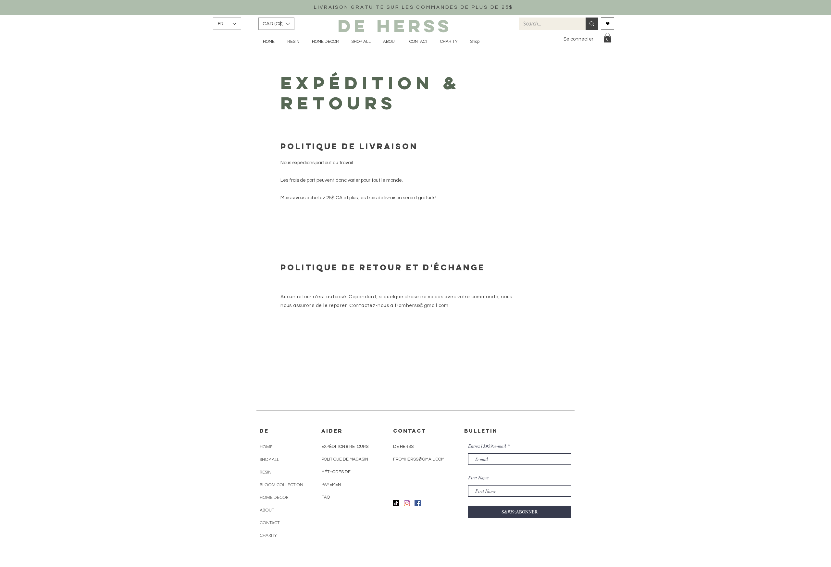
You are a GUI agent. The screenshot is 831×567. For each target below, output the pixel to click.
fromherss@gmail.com (422, 305)
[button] (276, 24)
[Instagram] (407, 503)
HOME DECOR (274, 497)
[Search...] (592, 24)
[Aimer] (607, 24)
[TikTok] (396, 503)
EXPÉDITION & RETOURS (344, 446)
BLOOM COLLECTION (281, 484)
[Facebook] (418, 503)
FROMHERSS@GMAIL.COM (418, 459)
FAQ (325, 497)
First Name (478, 477)
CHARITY (268, 535)
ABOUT (267, 510)
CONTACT (269, 522)
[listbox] (276, 24)
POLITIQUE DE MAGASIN (344, 459)
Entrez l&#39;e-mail (487, 446)
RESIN (265, 472)
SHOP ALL (269, 459)
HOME (266, 446)
